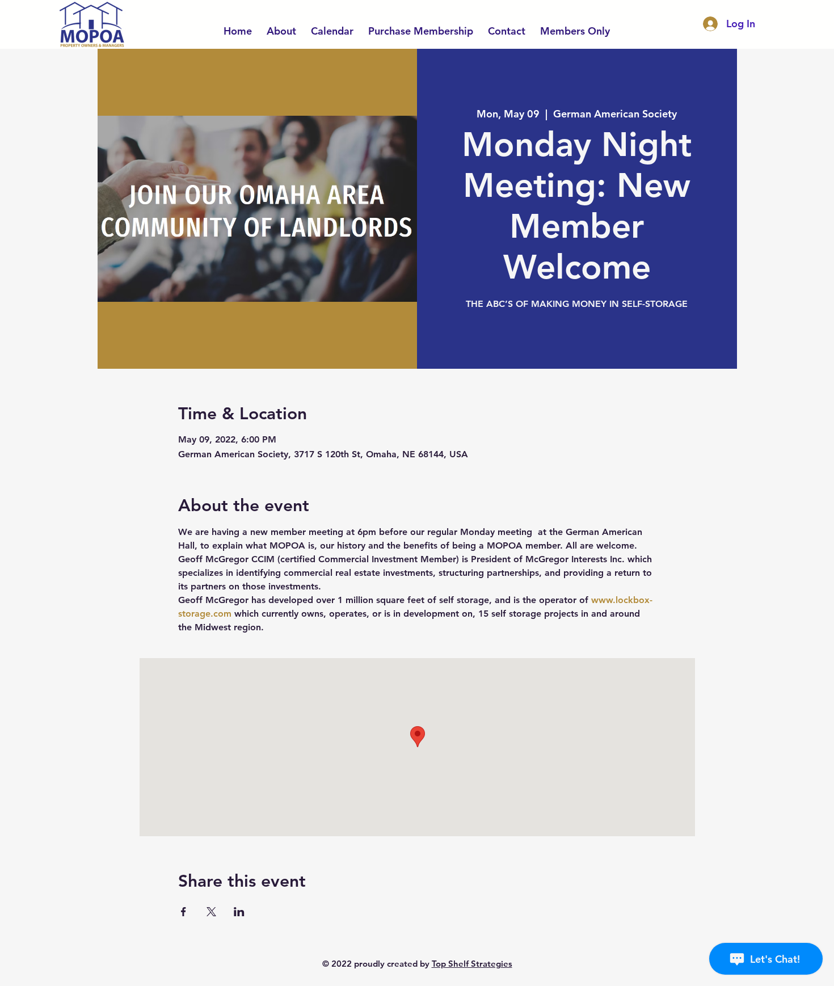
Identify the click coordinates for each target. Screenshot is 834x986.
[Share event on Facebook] (183, 911)
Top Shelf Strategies (472, 963)
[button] (575, 26)
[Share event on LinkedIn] (239, 911)
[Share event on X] (211, 911)
